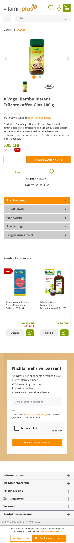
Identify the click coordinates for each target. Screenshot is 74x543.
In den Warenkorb (48, 160)
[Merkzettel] (51, 8)
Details (15, 332)
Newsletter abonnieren (37, 442)
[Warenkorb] (67, 8)
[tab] (37, 200)
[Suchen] (67, 18)
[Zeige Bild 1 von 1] (34, 77)
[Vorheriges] (6, 59)
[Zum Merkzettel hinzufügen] (51, 171)
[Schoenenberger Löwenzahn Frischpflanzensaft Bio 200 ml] (54, 282)
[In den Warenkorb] (30, 332)
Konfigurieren (21, 538)
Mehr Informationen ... (50, 531)
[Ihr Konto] (59, 8)
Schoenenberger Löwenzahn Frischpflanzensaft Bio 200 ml (53, 305)
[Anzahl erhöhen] (21, 159)
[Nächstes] (68, 59)
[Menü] (7, 18)
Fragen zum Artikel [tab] (20, 235)
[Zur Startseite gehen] (20, 8)
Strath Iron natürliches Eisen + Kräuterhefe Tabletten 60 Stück (17, 305)
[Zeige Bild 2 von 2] (40, 77)
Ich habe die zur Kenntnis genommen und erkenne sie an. (36, 416)
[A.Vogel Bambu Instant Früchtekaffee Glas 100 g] (37, 57)
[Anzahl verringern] (7, 159)
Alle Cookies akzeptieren (49, 538)
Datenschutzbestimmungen (35, 414)
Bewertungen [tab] (16, 226)
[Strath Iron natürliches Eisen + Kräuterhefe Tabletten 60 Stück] (20, 282)
